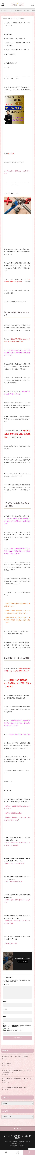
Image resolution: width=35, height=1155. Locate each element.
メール (5, 1009)
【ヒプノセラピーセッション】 (13, 881)
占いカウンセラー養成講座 (22, 10)
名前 (4, 1001)
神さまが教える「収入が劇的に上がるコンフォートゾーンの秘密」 (17, 1079)
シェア (17, 1153)
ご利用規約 (17, 1136)
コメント (6, 984)
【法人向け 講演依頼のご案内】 (13, 813)
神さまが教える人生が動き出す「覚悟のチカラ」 (14, 1087)
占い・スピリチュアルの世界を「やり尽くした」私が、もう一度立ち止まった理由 (17, 1071)
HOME (4, 10)
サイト (4, 1016)
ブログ (11, 10)
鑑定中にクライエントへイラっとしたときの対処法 (15, 1056)
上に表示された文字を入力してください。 (13, 1030)
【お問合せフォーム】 (10, 943)
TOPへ (29, 1153)
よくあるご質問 (26, 1136)
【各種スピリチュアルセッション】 (14, 863)
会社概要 (17, 1138)
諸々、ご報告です (6, 1063)
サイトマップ (8, 1136)
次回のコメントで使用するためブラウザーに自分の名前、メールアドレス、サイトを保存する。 (17, 1026)
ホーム (5, 1153)
